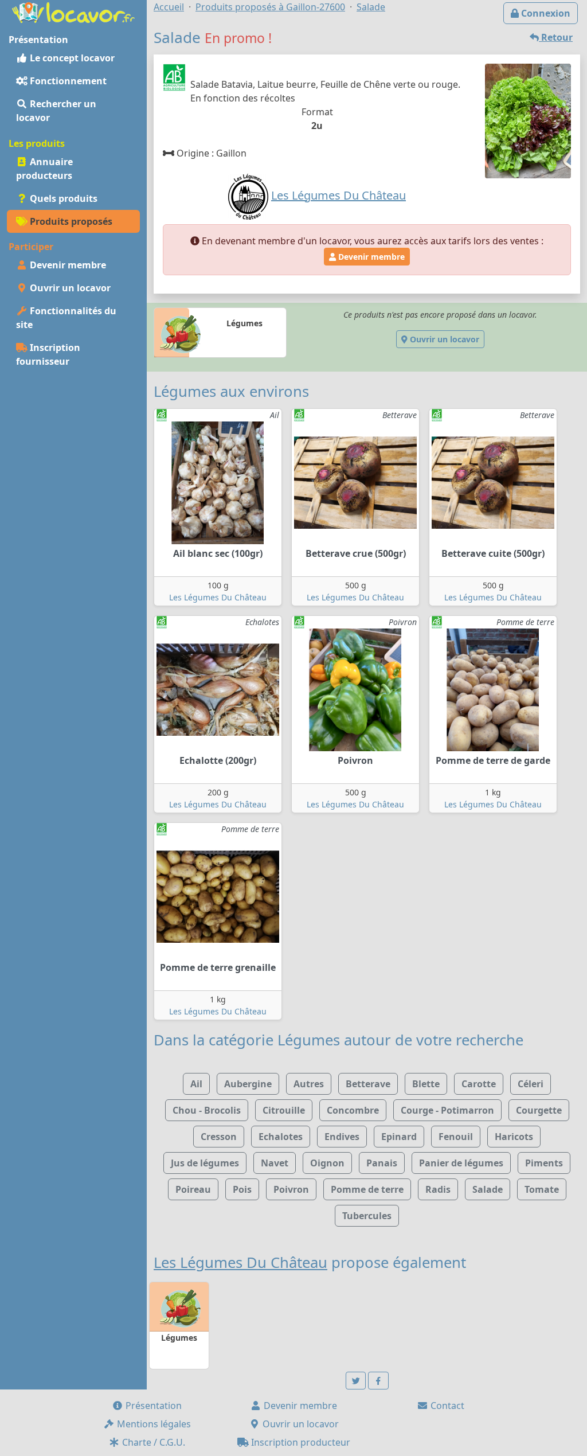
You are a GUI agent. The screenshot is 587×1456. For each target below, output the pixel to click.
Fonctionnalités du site (66, 318)
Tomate (542, 1189)
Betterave (368, 1084)
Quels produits (62, 198)
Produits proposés (70, 221)
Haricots (514, 1136)
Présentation (152, 1405)
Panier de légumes (461, 1163)
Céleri (530, 1084)
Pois (242, 1189)
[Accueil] (73, 11)
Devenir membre (67, 265)
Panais (381, 1163)
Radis (438, 1189)
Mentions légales (153, 1424)
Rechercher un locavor (56, 110)
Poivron (291, 1189)
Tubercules (367, 1215)
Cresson (219, 1136)
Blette (426, 1084)
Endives (341, 1136)
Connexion (544, 13)
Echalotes (281, 1136)
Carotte (478, 1084)
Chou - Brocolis (207, 1110)
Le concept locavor (71, 58)
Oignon (327, 1163)
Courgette (539, 1110)
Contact (446, 1405)
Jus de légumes (205, 1163)
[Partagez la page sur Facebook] (378, 1380)
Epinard (399, 1136)
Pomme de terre (367, 1189)
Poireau (193, 1189)
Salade (487, 1189)
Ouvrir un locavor (69, 288)
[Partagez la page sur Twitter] (356, 1380)
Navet (274, 1163)
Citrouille (284, 1110)
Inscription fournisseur (48, 354)
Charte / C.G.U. (152, 1442)
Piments (544, 1163)
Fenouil (456, 1136)
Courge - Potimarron (447, 1110)
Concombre (353, 1110)
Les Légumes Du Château (218, 597)
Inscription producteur (299, 1442)
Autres (309, 1084)
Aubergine (248, 1084)
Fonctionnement (67, 81)
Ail (196, 1084)
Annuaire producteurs (44, 168)
